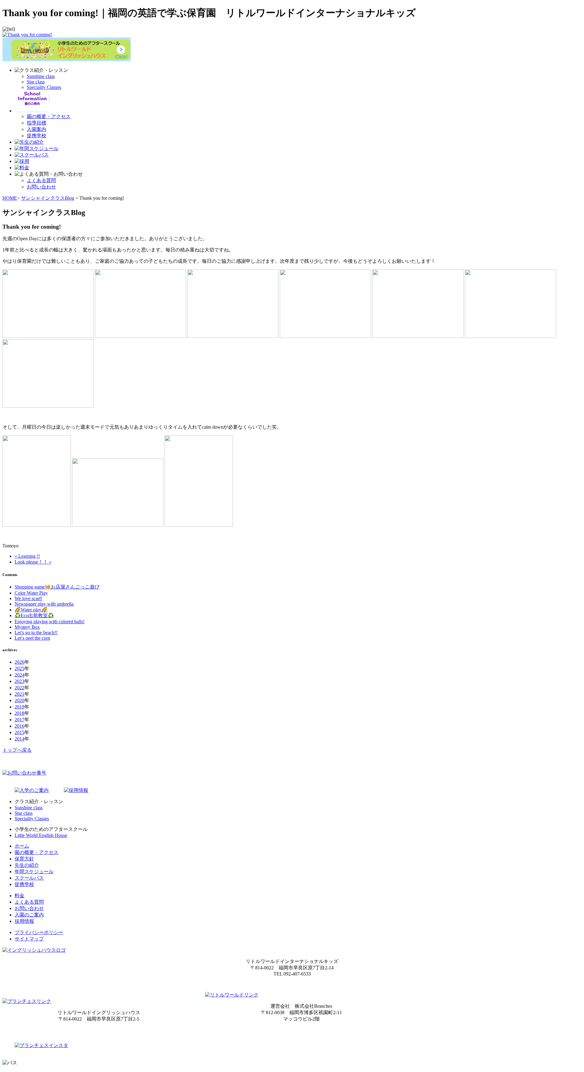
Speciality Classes (44, 87)
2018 (19, 713)
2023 (19, 681)
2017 (19, 719)
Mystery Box (27, 627)
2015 (19, 732)
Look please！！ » (33, 561)
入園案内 (36, 129)
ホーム (22, 846)
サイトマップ (29, 938)
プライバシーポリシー (39, 932)
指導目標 (36, 122)
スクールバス (29, 877)
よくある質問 (41, 180)
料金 (19, 895)
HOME (9, 198)
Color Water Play (31, 593)
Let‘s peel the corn (32, 638)
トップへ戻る (17, 750)
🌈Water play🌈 (31, 609)
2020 (19, 700)
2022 (19, 687)
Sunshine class (41, 76)
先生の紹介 (27, 865)
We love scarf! (28, 598)
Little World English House (41, 835)
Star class (36, 81)
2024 (19, 674)
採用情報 (24, 921)
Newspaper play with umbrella (44, 603)
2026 (19, 662)
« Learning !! (27, 556)
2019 (19, 706)
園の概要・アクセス (49, 116)
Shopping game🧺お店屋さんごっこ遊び (57, 586)
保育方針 (24, 858)
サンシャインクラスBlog (47, 198)
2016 (19, 726)
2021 (19, 694)
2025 (19, 668)
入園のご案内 (29, 914)
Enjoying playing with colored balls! (50, 621)
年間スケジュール (34, 871)
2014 (19, 738)
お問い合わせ (41, 186)
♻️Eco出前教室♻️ (34, 615)
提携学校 (36, 135)
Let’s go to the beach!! (36, 632)
